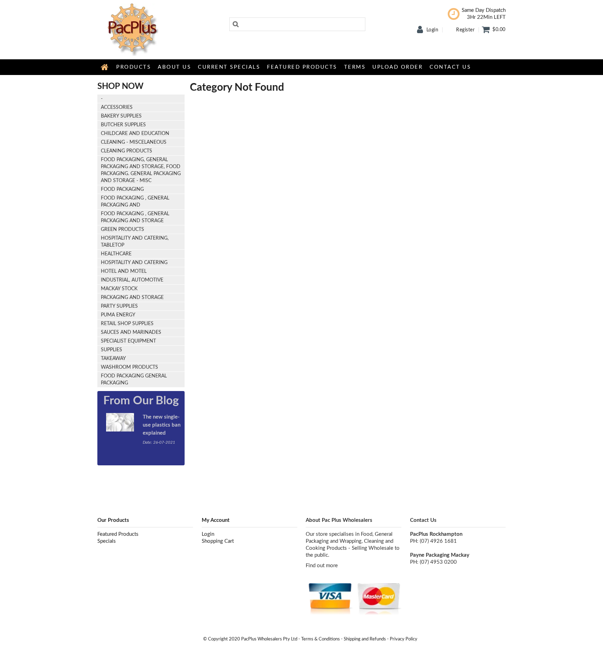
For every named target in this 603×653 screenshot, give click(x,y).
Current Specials (229, 67)
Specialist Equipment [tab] (128, 341)
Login (432, 30)
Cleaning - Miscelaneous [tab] (133, 142)
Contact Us (450, 67)
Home (105, 67)
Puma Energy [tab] (118, 315)
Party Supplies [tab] (119, 306)
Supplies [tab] (111, 349)
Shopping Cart (218, 541)
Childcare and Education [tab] (135, 133)
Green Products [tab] (122, 229)
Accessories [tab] (117, 107)
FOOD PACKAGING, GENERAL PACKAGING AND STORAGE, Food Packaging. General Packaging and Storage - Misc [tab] (141, 170)
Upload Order (397, 67)
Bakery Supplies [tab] (121, 116)
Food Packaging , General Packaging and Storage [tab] (135, 217)
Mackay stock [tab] (119, 288)
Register (465, 30)
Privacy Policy (403, 639)
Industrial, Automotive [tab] (132, 280)
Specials (106, 541)
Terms (355, 67)
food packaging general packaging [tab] (134, 379)
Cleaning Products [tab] (126, 151)
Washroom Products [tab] (129, 367)
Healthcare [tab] (116, 254)
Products (133, 67)
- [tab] (102, 98)
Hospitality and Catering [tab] (134, 262)
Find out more (322, 565)
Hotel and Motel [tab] (124, 271)
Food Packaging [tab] (122, 189)
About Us (174, 67)
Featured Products (302, 67)
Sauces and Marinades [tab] (131, 332)
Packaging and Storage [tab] (132, 297)
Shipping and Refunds (365, 639)
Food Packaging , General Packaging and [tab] (135, 202)
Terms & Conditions (320, 639)
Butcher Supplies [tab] (123, 124)
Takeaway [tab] (113, 358)
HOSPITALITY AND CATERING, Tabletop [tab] (135, 242)
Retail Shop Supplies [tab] (127, 323)
